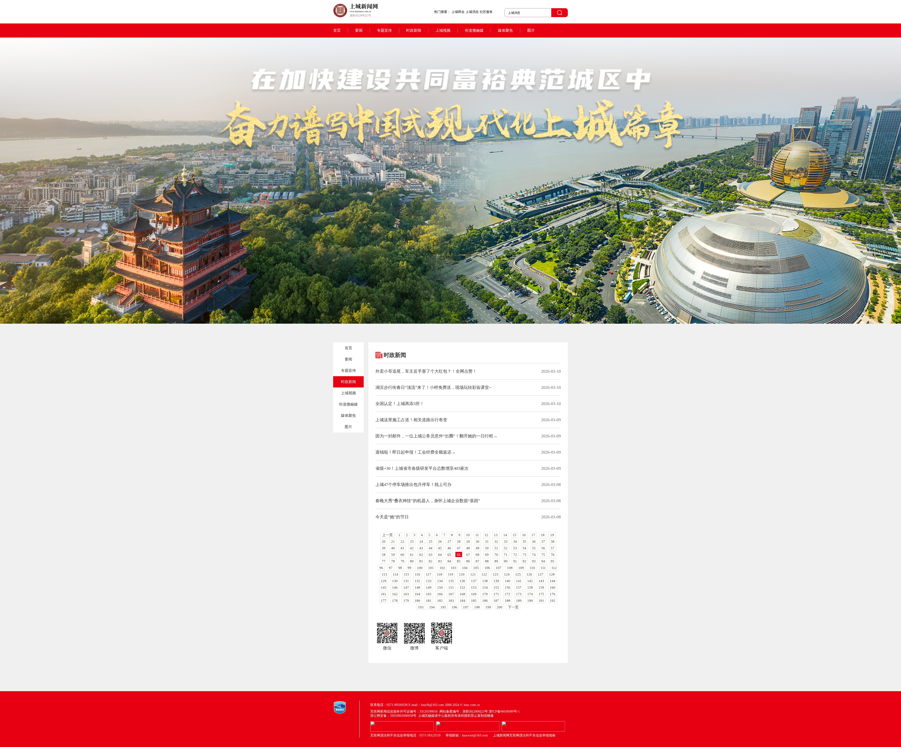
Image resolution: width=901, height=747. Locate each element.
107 (498, 568)
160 (552, 587)
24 (421, 541)
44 (430, 548)
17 (533, 535)
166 (440, 594)
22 (402, 541)
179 (406, 601)
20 (384, 541)
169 (474, 594)
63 (430, 555)
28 (459, 541)
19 (552, 535)
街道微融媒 (474, 30)
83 (440, 561)
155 (496, 587)
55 (534, 548)
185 (474, 601)
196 (454, 607)
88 (487, 561)
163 (406, 594)
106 (487, 568)
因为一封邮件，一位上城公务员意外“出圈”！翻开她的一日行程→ (436, 436)
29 (468, 541)
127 (540, 574)
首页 (337, 30)
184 (462, 601)
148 (417, 587)
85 (459, 561)
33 (506, 541)
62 (421, 555)
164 (417, 594)
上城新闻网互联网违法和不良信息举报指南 (524, 735)
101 (431, 568)
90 (506, 561)
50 (487, 548)
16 (524, 535)
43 (421, 548)
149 (428, 587)
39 (384, 548)
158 (530, 587)
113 (384, 574)
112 (554, 568)
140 (507, 581)
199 (488, 607)
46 (449, 548)
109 (521, 568)
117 (428, 574)
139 (496, 581)
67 (468, 555)
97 (391, 568)
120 (462, 574)
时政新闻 (413, 30)
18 (543, 535)
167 (451, 594)
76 (552, 555)
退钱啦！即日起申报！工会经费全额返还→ (415, 452)
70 (496, 555)
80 (412, 561)
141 (519, 581)
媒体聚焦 (505, 30)
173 (519, 594)
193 (421, 607)
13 (496, 535)
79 (402, 561)
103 (453, 568)
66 (459, 555)
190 (530, 601)
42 (412, 548)
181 (428, 601)
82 (430, 561)
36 (534, 541)
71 (506, 555)
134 (440, 581)
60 (402, 555)
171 (496, 594)
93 (534, 561)
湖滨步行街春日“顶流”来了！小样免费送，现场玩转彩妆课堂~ (433, 387)
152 (462, 587)
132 (417, 581)
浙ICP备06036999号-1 (504, 711)
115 (406, 574)
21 (393, 541)
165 (428, 594)
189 (519, 601)
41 (402, 548)
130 (395, 581)
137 (474, 581)
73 (524, 555)
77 (384, 561)
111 (543, 568)
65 (449, 555)
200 (499, 607)
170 (485, 594)
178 (395, 601)
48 (468, 548)
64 (440, 555)
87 (477, 561)
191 (541, 601)
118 (439, 574)
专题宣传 (384, 30)
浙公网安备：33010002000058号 (393, 715)
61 (412, 555)
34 (515, 541)
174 (530, 594)
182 (440, 601)
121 (473, 574)
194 (432, 607)
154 (485, 587)
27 (449, 541)
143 (541, 581)
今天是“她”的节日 (392, 517)
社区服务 (486, 12)
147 (406, 587)
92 (524, 561)
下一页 (513, 607)
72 (515, 555)
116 (417, 574)
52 (506, 548)
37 (543, 541)
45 (440, 548)
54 (524, 548)
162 (395, 594)
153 (474, 587)
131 (406, 581)
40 (393, 548)
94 (543, 561)
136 (462, 581)
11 (477, 535)
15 (514, 535)
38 (552, 541)
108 (510, 568)
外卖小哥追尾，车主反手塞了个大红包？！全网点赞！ (426, 371)
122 (484, 574)
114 (395, 574)
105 (476, 568)
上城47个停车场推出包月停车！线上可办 (413, 484)
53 (515, 548)
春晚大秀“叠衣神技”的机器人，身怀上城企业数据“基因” (427, 500)
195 (443, 607)
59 (393, 555)
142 (530, 581)
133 (428, 581)
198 (477, 607)
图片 (531, 30)
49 (477, 548)
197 (466, 607)
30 (477, 541)
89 (496, 561)
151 (451, 587)
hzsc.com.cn (472, 705)
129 (383, 581)
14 (505, 535)
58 (384, 555)
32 (496, 541)
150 (440, 587)
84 (449, 561)
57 (552, 548)
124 (507, 574)
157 (519, 587)
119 (450, 574)
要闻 (359, 30)
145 (383, 587)
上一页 (387, 535)
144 (552, 581)
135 (451, 581)
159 (541, 587)
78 (393, 561)
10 (468, 535)
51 (496, 548)
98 (400, 568)
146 (395, 587)
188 (507, 601)
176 (552, 594)
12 (486, 535)
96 (381, 568)
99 (409, 568)
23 (412, 541)
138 (485, 581)
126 (529, 574)
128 (552, 574)
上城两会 (458, 12)
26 (440, 541)
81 (421, 561)
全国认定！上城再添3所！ (399, 403)
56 (543, 548)
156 (507, 587)
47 (459, 548)
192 (552, 601)
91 (515, 561)
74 (534, 555)
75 (543, 555)
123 (495, 574)
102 (442, 568)
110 (532, 568)
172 (507, 594)
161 (383, 594)
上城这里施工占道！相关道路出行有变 (411, 419)
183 (451, 601)
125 (518, 574)
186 (485, 601)
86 (468, 561)
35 (524, 541)
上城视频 (442, 30)
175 (541, 594)
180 (417, 601)
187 (496, 601)
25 (430, 541)
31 (487, 541)
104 (465, 568)
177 (383, 601)
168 (462, 594)
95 (552, 561)
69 (487, 555)
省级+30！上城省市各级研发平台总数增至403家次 (422, 468)
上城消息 (472, 12)
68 (477, 555)
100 (420, 568)
